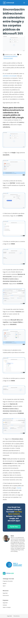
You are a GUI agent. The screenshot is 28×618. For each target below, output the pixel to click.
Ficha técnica (6, 595)
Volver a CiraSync (7, 607)
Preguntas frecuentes (8, 581)
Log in (4, 585)
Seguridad (5, 593)
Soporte (4, 583)
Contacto (5, 605)
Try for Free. (14, 526)
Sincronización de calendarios (10, 56)
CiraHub (19, 488)
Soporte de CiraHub (8, 58)
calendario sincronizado (10, 76)
